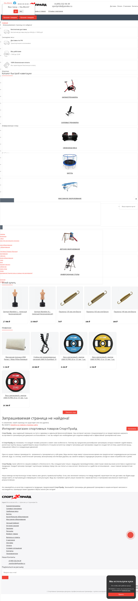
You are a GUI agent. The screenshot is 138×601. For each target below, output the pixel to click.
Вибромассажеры (9, 182)
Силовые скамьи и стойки (12, 115)
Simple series (8, 161)
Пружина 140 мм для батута (125, 312)
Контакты (9, 551)
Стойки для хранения (11, 140)
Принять (121, 594)
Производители (12, 554)
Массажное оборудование (16, 519)
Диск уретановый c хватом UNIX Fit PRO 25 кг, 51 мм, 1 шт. (15, 396)
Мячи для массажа (10, 186)
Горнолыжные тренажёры (13, 94)
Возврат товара (12, 534)
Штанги (6, 142)
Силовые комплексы (10, 113)
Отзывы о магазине (55, 11)
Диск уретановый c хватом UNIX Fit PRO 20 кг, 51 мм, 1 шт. (73, 358)
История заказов (12, 526)
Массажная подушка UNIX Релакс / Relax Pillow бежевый (15, 358)
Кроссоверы (7, 106)
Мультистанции (9, 108)
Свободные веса (70, 148)
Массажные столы (10, 184)
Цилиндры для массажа (12, 188)
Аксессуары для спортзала (13, 92)
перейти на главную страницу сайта (24, 425)
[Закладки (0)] (129, 200)
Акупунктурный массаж (11, 180)
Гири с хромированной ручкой (14, 131)
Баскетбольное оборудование (17, 517)
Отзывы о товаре (39, 11)
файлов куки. (126, 590)
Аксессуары (7, 165)
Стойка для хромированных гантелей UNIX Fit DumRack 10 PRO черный (44, 359)
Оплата (119, 6)
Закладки (9, 528)
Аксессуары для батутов (12, 168)
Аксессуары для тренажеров (13, 89)
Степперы (7, 87)
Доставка (113, 6)
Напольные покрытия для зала (14, 138)
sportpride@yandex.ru (62, 6)
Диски (5, 136)
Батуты (70, 173)
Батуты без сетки (9, 170)
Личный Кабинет (12, 523)
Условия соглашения (14, 548)
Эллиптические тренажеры (13, 83)
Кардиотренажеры (70, 97)
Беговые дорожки (9, 79)
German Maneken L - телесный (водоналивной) (15, 313)
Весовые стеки (8, 104)
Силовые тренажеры (70, 122)
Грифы (5, 134)
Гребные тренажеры (11, 85)
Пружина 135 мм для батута (70, 312)
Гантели (6, 129)
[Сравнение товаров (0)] (124, 200)
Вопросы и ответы (13, 537)
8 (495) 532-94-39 (62, 3)
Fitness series (8, 157)
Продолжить (132, 429)
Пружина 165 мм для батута (97, 312)
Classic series (8, 155)
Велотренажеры (9, 81)
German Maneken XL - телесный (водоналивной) (42, 313)
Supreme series (8, 163)
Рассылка (9, 531)
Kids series (7, 159)
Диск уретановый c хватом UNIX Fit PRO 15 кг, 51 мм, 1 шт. (102, 358)
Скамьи (6, 117)
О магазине (127, 6)
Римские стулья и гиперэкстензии (15, 110)
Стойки (5, 119)
